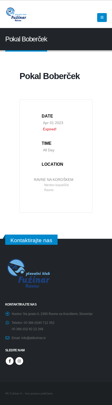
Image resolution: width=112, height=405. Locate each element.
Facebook (10, 361)
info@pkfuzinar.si (33, 338)
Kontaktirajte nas (31, 240)
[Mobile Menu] (102, 17)
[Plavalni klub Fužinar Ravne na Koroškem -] (16, 14)
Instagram (19, 361)
